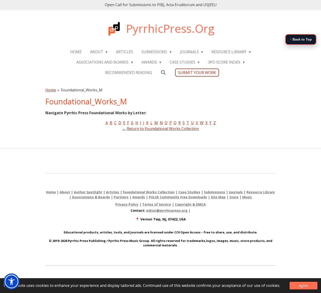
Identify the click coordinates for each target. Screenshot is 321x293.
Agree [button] (303, 285)
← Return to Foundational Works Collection (160, 128)
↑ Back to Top (301, 39)
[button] (11, 281)
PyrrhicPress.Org (170, 28)
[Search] (163, 72)
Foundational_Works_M (81, 90)
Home (50, 90)
